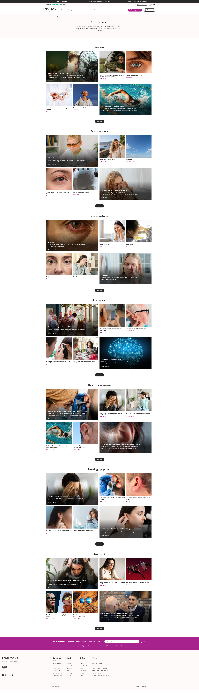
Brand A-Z (69, 675)
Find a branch (150, 10)
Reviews (82, 668)
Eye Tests (55, 661)
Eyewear (89, 10)
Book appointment (136, 10)
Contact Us (83, 671)
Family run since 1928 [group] (61, 1)
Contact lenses (80, 10)
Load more (99, 121)
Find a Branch (83, 666)
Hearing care (71, 10)
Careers (82, 673)
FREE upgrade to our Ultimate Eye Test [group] (99, 1)
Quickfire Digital (144, 687)
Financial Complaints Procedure (100, 675)
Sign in (153, 5)
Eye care (63, 10)
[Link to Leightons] (50, 10)
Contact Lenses (57, 666)
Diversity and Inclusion (98, 661)
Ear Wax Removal (57, 673)
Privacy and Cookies (97, 663)
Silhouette (69, 666)
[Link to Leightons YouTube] (12, 675)
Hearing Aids (56, 671)
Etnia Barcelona (71, 661)
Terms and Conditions (97, 666)
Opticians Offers (57, 675)
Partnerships (83, 663)
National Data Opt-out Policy (100, 671)
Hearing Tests (56, 668)
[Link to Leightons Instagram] (6, 675)
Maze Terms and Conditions (99, 668)
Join (144, 641)
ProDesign (69, 673)
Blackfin (69, 663)
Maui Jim (69, 671)
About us (95, 10)
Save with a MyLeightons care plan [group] (137, 1)
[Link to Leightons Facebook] (3, 675)
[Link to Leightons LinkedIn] (9, 675)
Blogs (81, 675)
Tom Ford (69, 668)
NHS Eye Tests (57, 663)
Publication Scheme (97, 673)
